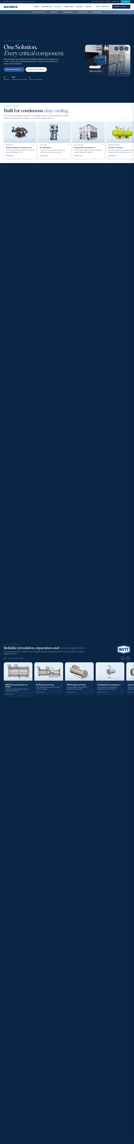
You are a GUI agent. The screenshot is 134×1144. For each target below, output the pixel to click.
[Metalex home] (11, 6)
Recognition (47, 6)
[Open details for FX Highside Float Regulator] (110, 678)
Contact (88, 6)
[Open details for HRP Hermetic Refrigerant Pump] (18, 679)
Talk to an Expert (102, 6)
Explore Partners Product (36, 69)
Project (108, 1)
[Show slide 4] (125, 73)
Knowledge (115, 1)
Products (58, 6)
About (36, 6)
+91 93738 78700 (97, 1)
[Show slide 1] (120, 73)
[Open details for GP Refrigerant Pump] (48, 678)
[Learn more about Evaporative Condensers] (88, 140)
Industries (69, 6)
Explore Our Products (14, 69)
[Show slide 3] (123, 73)
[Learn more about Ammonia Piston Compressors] (20, 140)
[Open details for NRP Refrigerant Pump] (79, 678)
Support (79, 6)
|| (121, 48)
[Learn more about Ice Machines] (54, 140)
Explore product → (96, 71)
